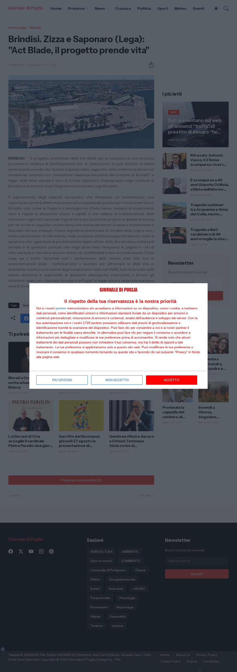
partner (61, 308)
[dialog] (118, 336)
